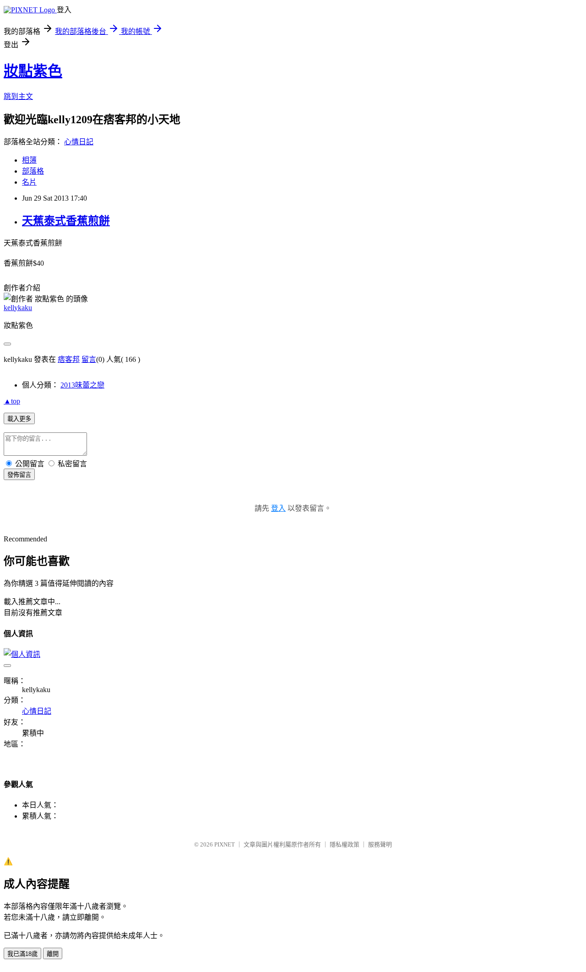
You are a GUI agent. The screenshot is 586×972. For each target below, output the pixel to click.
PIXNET (224, 844)
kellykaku (18, 307)
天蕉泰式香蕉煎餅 (66, 221)
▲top (12, 401)
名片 (29, 182)
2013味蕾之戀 (82, 385)
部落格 (33, 171)
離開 (53, 953)
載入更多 (19, 418)
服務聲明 (380, 844)
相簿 (29, 160)
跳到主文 (18, 96)
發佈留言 (19, 474)
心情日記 (78, 142)
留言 (88, 359)
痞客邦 (69, 359)
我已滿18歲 (22, 953)
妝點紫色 (33, 71)
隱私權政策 (344, 844)
